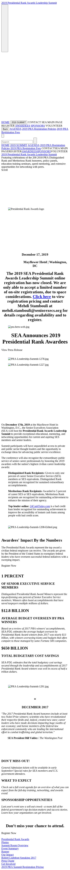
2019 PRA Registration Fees (25, 148)
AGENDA (15, 128)
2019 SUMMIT (18, 145)
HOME (5, 122)
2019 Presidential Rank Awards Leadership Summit (29, 2)
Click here (42, 296)
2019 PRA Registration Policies (39, 128)
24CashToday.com (40, 506)
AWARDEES (22, 125)
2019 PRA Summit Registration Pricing (22, 867)
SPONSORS (38, 125)
